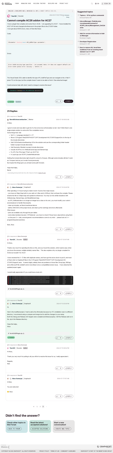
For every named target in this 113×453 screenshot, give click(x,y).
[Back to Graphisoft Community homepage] (7, 3)
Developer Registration (88, 41)
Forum (17, 3)
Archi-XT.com (42, 173)
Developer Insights (85, 38)
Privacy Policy (44, 451)
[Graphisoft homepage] (104, 447)
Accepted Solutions (40, 429)
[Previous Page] (34, 406)
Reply (69, 101)
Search (92, 4)
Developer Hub (52, 3)
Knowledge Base (26, 3)
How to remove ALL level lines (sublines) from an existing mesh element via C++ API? (91, 50)
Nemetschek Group (105, 451)
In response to (15, 116)
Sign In (107, 3)
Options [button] (72, 11)
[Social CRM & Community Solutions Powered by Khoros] (5, 446)
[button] (57, 101)
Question (18, 101)
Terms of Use (54, 451)
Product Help (64, 3)
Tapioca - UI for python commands (92, 15)
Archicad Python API (85, 17)
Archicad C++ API (85, 30)
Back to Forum (14, 429)
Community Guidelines (68, 451)
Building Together (39, 3)
